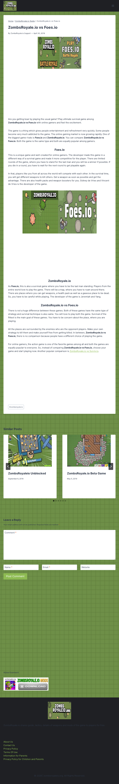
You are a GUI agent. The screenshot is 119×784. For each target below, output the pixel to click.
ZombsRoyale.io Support (21, 33)
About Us (8, 741)
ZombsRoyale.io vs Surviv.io (84, 351)
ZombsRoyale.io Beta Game (86, 473)
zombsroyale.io (16, 407)
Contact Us (9, 745)
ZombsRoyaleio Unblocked (27, 473)
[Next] (111, 466)
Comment (10, 532)
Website (85, 567)
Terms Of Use (10, 752)
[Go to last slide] (8, 466)
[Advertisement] (59, 93)
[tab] (53, 501)
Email (46, 567)
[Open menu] (113, 5)
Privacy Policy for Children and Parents (23, 759)
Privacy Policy (10, 748)
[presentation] (30, 451)
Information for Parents (15, 755)
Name (8, 567)
